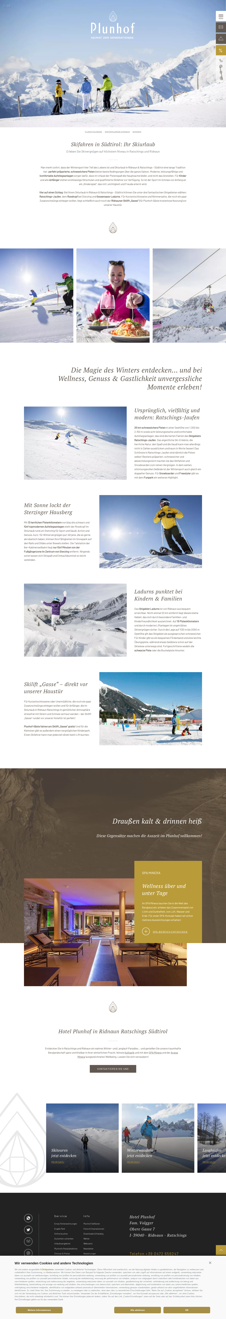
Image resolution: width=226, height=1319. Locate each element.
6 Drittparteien (47, 1269)
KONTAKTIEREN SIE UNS (113, 1068)
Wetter (86, 1238)
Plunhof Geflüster (91, 1223)
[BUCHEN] (221, 39)
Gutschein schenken (63, 1238)
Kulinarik (129, 1052)
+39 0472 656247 (162, 1253)
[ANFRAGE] (221, 27)
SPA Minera (155, 1052)
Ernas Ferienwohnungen (65, 1223)
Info (86, 1216)
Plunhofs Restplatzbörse (65, 1248)
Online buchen (61, 1233)
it (4, 5)
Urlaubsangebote (62, 1243)
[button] (210, 1262)
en (8, 5)
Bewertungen (89, 1253)
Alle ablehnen (137, 1310)
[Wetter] (221, 72)
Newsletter (88, 1248)
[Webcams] (221, 78)
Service (60, 1216)
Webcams (88, 1243)
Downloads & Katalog (93, 1233)
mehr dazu (57, 1161)
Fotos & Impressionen (93, 1228)
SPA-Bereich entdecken (170, 931)
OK (186, 1310)
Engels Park (59, 1228)
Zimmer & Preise (62, 1253)
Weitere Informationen (39, 1310)
